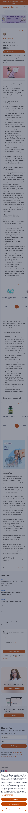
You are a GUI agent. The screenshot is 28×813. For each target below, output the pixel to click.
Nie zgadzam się (14, 804)
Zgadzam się (14, 799)
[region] (14, 792)
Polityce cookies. (9, 794)
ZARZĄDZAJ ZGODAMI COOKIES (14, 809)
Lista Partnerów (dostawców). (8, 795)
